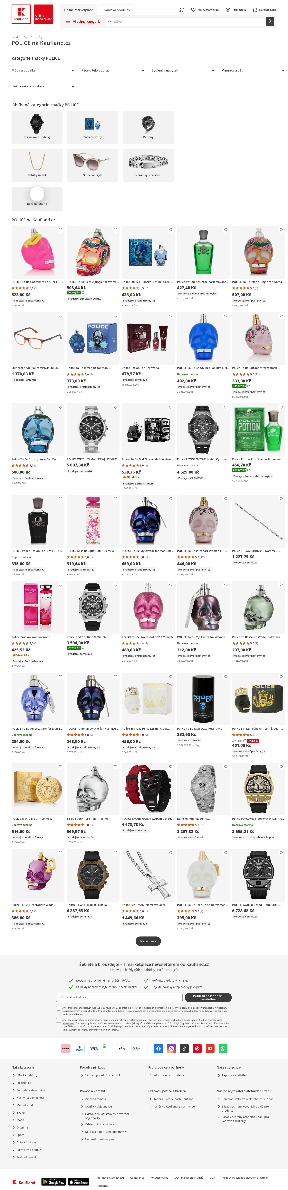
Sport (20, 1135)
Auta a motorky (26, 1142)
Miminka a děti (26, 1105)
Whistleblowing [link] (159, 1177)
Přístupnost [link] (103, 1185)
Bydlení (21, 1112)
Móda (20, 1120)
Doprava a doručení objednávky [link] (106, 1132)
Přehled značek (27, 1157)
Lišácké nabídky (27, 1075)
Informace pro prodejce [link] (168, 1075)
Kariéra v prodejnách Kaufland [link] (173, 1099)
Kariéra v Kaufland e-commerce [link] (174, 1106)
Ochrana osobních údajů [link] (189, 1177)
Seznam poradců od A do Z (102, 1075)
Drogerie (22, 1127)
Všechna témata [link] (95, 1099)
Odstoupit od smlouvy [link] (99, 1124)
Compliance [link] (137, 1177)
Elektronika (24, 1083)
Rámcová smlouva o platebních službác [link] (247, 1099)
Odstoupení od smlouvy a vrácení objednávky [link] (107, 1116)
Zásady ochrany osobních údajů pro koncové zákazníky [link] (245, 1119)
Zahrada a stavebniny (31, 1090)
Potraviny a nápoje (29, 1150)
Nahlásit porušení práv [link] (100, 1139)
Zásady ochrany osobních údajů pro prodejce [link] (245, 1108)
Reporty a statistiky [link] (234, 1075)
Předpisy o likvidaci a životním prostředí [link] (244, 1177)
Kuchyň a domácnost (30, 1097)
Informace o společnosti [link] (110, 1177)
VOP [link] (212, 1177)
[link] (117, 9)
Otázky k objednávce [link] (98, 1106)
